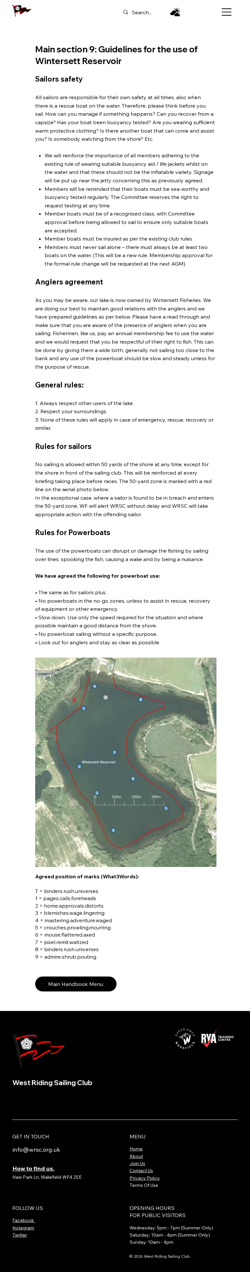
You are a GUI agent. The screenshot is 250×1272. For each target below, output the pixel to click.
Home (136, 1149)
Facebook (23, 1220)
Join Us (137, 1163)
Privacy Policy (145, 1178)
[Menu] (227, 12)
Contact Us (141, 1171)
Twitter (19, 1235)
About (136, 1156)
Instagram (23, 1228)
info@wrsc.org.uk (36, 1149)
